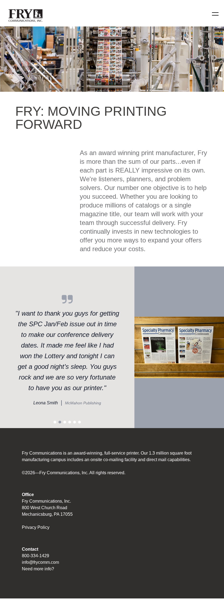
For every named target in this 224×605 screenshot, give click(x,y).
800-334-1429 (35, 555)
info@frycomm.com (40, 562)
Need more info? (38, 569)
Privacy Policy (35, 527)
